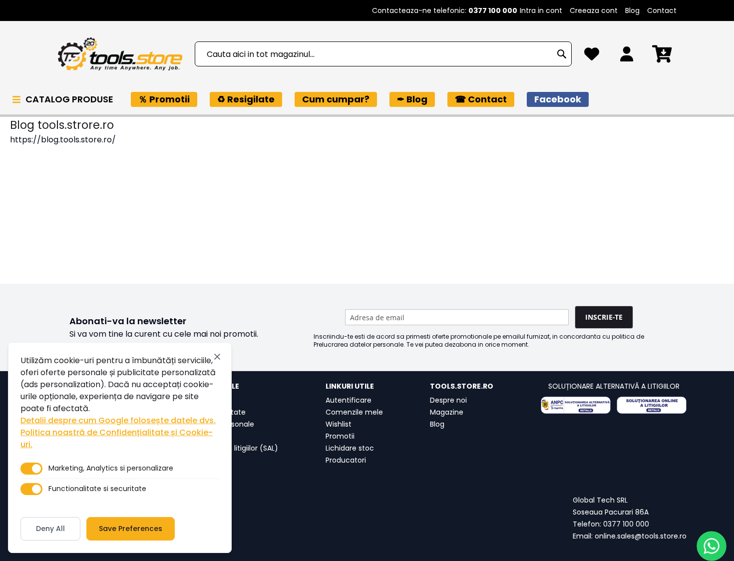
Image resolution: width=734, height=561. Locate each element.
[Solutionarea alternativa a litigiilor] (576, 405)
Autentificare (348, 400)
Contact (662, 10)
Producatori (346, 460)
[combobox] (383, 53)
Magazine (446, 412)
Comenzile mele (354, 412)
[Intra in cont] (626, 56)
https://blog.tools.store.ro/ (63, 139)
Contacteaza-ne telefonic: (444, 10)
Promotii (340, 436)
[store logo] (119, 54)
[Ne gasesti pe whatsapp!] (712, 546)
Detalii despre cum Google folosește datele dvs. (118, 420)
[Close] (217, 357)
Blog (632, 10)
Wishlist (339, 424)
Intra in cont (541, 10)
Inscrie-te (604, 317)
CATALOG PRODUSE (70, 99)
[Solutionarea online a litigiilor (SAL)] (652, 405)
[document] (119, 448)
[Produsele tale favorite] (591, 56)
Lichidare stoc (350, 448)
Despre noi (448, 400)
